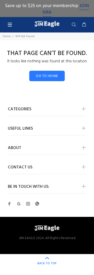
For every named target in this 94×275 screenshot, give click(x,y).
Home (7, 36)
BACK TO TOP (47, 263)
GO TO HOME (47, 76)
